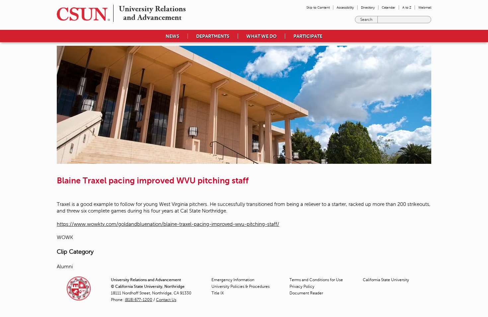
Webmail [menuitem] (424, 7)
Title (217, 293)
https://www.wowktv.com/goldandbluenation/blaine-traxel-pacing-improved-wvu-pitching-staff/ (168, 224)
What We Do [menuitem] (261, 36)
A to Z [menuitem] (406, 7)
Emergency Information (232, 280)
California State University (386, 280)
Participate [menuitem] (307, 36)
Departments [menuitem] (212, 36)
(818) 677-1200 (138, 299)
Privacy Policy (301, 286)
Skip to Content (318, 7)
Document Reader (306, 293)
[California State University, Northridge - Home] (81, 14)
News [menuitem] (172, 36)
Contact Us (166, 299)
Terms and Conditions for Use (316, 280)
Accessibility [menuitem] (345, 7)
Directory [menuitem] (368, 7)
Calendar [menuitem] (388, 7)
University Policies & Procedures (240, 286)
